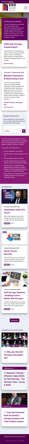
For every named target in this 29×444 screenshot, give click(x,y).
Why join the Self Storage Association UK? (13, 355)
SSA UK (11, 1)
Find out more (8, 63)
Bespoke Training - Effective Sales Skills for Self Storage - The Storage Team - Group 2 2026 (14, 379)
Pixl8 (22, 440)
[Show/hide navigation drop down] (25, 7)
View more (14, 320)
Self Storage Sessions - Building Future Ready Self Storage (14, 295)
